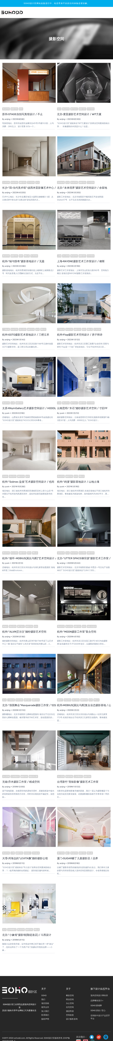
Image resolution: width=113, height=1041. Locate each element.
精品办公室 (33, 776)
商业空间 (6, 109)
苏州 (21, 109)
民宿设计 (27, 853)
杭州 (21, 256)
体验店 (5, 626)
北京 (59, 109)
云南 (59, 403)
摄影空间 (14, 109)
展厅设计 (74, 109)
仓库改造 (61, 182)
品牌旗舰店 (12, 930)
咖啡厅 (60, 700)
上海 (59, 256)
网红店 (26, 256)
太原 (12, 403)
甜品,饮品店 (91, 626)
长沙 (37, 182)
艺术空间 (90, 109)
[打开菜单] (102, 12)
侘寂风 (5, 476)
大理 (12, 853)
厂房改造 (6, 329)
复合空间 (22, 329)
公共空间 (6, 182)
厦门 (67, 853)
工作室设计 (15, 776)
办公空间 (66, 256)
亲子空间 (61, 853)
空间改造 (36, 853)
